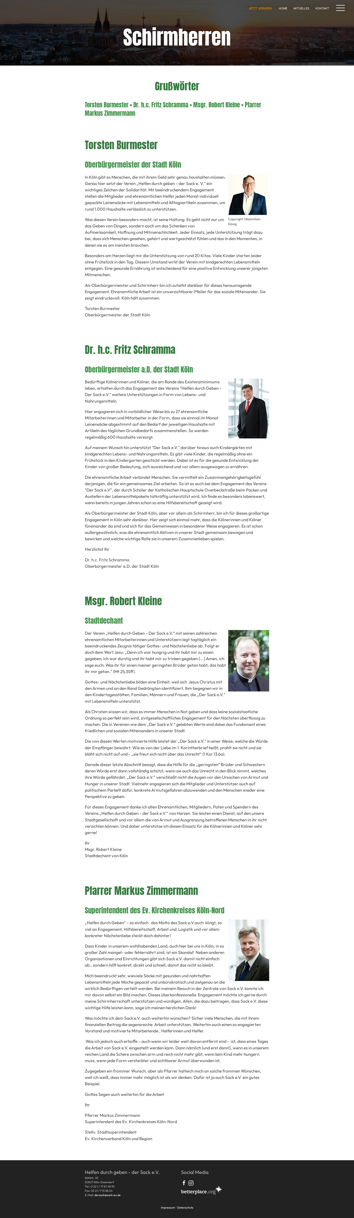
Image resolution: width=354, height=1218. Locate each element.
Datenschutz (185, 1207)
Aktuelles (301, 8)
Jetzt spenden (260, 8)
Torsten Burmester (106, 104)
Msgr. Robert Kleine (216, 104)
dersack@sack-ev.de (107, 1195)
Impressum (168, 1207)
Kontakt (322, 8)
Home (283, 8)
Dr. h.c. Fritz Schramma (160, 104)
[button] (340, 8)
